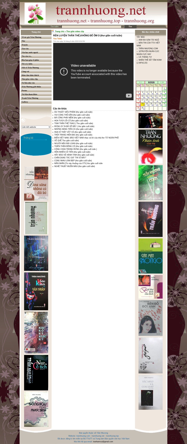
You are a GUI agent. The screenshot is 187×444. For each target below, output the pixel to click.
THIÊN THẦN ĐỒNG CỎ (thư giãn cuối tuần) (73, 146)
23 (138, 104)
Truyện (25, 45)
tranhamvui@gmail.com (103, 441)
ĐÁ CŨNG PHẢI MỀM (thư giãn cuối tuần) (72, 118)
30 (138, 108)
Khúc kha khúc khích (30, 75)
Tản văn (25, 48)
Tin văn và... (27, 56)
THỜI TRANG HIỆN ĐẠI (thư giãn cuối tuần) (73, 135)
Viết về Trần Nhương (30, 67)
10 (143, 96)
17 (143, 100)
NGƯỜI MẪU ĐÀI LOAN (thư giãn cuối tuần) (73, 143)
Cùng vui (25, 71)
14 (160, 96)
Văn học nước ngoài (30, 52)
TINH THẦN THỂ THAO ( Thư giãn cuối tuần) (73, 123)
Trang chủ (36, 32)
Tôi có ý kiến (27, 64)
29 (164, 104)
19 (151, 100)
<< (140, 82)
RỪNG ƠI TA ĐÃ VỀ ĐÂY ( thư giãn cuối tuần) (74, 126)
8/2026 (151, 82)
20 (156, 100)
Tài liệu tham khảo (29, 94)
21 (160, 100)
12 (151, 96)
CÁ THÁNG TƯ (145, 41)
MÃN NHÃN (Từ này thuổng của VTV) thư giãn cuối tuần (78, 163)
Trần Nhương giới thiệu (31, 87)
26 (151, 104)
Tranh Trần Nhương (30, 98)
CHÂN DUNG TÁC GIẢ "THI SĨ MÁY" (70, 158)
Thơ (23, 41)
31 (143, 108)
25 (147, 104)
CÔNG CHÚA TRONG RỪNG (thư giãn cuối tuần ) (75, 149)
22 (164, 100)
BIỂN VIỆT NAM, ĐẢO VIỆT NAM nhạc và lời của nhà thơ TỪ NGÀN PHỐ (86, 138)
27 (156, 104)
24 (143, 104)
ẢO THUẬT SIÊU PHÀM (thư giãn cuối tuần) (73, 112)
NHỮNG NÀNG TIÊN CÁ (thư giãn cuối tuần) (73, 129)
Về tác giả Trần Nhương (31, 37)
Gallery (25, 102)
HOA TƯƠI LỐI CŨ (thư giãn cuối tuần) (71, 120)
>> (163, 82)
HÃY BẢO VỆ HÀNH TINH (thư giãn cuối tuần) (74, 155)
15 (164, 96)
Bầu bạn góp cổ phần (30, 60)
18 (147, 100)
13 (156, 96)
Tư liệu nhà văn (28, 83)
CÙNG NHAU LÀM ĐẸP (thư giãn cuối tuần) (73, 160)
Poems (24, 90)
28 (160, 104)
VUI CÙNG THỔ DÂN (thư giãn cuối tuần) (72, 115)
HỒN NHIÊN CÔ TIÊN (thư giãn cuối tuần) (72, 152)
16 (138, 100)
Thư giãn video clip (30, 79)
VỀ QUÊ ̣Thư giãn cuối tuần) (66, 140)
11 (147, 96)
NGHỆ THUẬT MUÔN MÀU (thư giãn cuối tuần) (74, 166)
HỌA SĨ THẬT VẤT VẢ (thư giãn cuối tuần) (72, 132)
